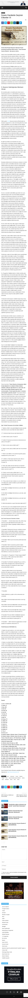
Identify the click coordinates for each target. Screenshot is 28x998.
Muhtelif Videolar (5, 934)
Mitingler (4, 926)
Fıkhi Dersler (4, 946)
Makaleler (8, 10)
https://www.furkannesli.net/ (13, 772)
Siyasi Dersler (5, 942)
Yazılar (3, 910)
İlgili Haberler (4, 801)
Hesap (3, 777)
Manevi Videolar (5, 956)
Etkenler (21, 776)
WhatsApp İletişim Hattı (7, 952)
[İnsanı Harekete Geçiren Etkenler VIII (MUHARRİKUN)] (4, 837)
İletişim (3, 940)
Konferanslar (4, 924)
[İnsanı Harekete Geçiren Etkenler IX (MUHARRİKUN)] (4, 831)
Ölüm (15, 779)
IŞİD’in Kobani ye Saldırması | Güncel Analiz (7, 795)
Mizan (11, 779)
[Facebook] (7, 992)
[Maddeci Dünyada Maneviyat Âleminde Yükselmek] (4, 818)
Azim (8, 776)
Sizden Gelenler (5, 920)
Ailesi (3, 916)
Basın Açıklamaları (6, 928)
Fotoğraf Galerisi (5, 908)
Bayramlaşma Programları (7, 930)
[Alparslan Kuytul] (14, 3)
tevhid (8, 121)
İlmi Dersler (4, 938)
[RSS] (14, 992)
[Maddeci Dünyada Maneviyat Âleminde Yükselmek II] (4, 812)
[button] (26, 7)
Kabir (3, 779)
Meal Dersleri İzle (5, 954)
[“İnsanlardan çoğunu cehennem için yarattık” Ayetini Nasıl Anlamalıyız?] (4, 806)
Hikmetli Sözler (5, 922)
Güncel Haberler (5, 906)
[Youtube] (21, 992)
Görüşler (4, 912)
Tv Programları (5, 936)
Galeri (3, 918)
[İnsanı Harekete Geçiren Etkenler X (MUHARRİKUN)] (4, 825)
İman (6, 777)
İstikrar (23, 777)
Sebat (18, 779)
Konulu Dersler (5, 944)
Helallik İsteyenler (5, 958)
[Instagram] (10, 992)
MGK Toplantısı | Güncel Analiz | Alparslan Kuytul (21, 795)
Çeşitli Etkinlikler (5, 932)
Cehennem (12, 776)
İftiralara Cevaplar (6, 914)
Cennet (17, 776)
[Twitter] (17, 992)
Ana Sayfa (3, 10)
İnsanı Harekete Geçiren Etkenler (15, 777)
